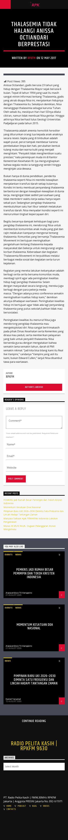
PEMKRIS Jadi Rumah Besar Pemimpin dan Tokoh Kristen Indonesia (34, 573)
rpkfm (32, 58)
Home (9, 806)
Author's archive (34, 387)
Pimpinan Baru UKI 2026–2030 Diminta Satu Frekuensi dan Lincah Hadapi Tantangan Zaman (33, 679)
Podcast (22, 806)
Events (8, 554)
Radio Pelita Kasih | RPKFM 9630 (34, 746)
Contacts (11, 809)
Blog (34, 806)
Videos (46, 806)
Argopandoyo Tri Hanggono (19, 592)
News (18, 554)
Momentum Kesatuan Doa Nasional (22, 507)
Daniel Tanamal (13, 699)
